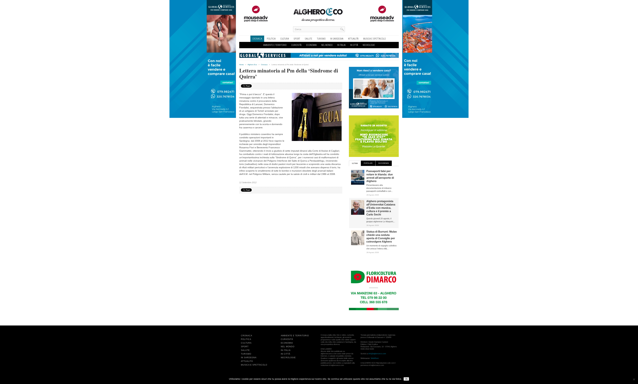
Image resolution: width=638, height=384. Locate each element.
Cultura (284, 38)
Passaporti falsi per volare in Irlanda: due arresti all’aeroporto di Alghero (380, 176)
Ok (406, 379)
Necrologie (369, 45)
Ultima (355, 163)
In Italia (341, 45)
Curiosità (296, 45)
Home (241, 64)
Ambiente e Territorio (275, 45)
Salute (308, 38)
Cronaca (257, 38)
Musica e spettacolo (374, 38)
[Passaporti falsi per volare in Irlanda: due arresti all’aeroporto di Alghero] (357, 184)
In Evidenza (383, 163)
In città (354, 45)
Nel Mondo (327, 45)
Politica (271, 38)
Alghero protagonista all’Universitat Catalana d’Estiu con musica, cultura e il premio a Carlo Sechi (380, 208)
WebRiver (375, 358)
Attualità (353, 38)
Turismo (321, 38)
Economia (311, 45)
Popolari (368, 163)
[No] (634, 379)
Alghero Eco (252, 64)
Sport (297, 38)
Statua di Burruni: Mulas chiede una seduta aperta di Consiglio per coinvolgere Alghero (381, 236)
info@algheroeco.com (377, 354)
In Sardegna (336, 38)
